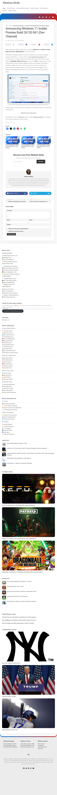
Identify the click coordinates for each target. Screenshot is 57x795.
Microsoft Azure (11, 8)
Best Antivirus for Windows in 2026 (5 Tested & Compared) (21, 601)
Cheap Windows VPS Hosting (10, 266)
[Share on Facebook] (22, 44)
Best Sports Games (8, 340)
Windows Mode (11, 2)
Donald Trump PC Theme (9, 696)
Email (31, 219)
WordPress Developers (9, 434)
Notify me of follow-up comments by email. (18, 228)
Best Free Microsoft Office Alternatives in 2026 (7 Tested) (18, 623)
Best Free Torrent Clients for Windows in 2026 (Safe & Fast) (21, 591)
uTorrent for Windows (9, 259)
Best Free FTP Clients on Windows (11, 274)
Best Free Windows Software (10, 261)
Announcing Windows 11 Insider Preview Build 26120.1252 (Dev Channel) (27, 146)
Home (7, 25)
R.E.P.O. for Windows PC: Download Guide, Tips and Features (18, 505)
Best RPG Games (8, 342)
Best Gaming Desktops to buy (27, 745)
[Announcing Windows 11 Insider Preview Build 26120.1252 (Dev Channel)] (28, 140)
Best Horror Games (8, 366)
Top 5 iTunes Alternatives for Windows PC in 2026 (19, 581)
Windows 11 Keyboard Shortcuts (11, 295)
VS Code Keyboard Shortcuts (10, 409)
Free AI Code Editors (8, 291)
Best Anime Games (8, 331)
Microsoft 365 (41, 743)
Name (8, 219)
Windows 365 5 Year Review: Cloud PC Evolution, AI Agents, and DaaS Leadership (27, 448)
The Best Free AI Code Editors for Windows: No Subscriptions (19, 617)
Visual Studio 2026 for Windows (11, 270)
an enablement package (36, 57)
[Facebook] (39, 17)
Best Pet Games (7, 373)
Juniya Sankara (20, 40)
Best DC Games (7, 362)
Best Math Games (8, 386)
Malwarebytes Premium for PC (11, 255)
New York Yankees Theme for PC (11, 663)
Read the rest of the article (28, 113)
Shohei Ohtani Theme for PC (10, 730)
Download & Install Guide (9, 403)
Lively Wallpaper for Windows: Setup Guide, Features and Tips (19, 620)
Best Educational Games (9, 384)
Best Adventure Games (9, 334)
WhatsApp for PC (8, 257)
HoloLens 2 (40, 748)
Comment (9, 210)
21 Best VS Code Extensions (10, 415)
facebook (21, 117)
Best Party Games (8, 348)
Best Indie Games (8, 367)
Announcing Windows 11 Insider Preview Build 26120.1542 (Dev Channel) (43, 146)
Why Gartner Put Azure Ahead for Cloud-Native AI (19, 458)
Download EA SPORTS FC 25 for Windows (17, 596)
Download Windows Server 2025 (11, 268)
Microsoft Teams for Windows (11, 293)
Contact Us (11, 759)
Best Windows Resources (9, 297)
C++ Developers (7, 428)
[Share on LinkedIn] (47, 44)
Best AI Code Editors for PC (10, 272)
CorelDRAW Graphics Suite (10, 278)
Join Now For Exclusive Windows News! (13, 311)
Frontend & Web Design (9, 419)
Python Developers (8, 424)
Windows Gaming (34, 8)
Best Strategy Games (8, 336)
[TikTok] (49, 17)
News (4, 8)
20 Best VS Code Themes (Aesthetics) (12, 407)
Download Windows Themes (9, 743)
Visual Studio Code (42, 747)
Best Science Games (8, 388)
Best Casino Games (8, 379)
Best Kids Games (8, 375)
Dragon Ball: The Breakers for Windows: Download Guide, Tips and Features (22, 572)
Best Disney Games (8, 358)
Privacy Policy (41, 759)
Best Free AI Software (9, 289)
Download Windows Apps (22, 8)
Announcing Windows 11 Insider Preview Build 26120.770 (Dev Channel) (12, 146)
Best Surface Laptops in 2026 (27, 743)
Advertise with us (27, 759)
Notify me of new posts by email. (16, 231)
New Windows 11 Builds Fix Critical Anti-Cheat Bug (19, 463)
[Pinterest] (46, 17)
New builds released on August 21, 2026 (17, 443)
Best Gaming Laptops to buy (27, 747)
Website (9, 224)
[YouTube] (52, 17)
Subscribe (41, 161)
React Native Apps (8, 430)
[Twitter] (42, 17)
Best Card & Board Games (10, 350)
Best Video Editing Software (10, 280)
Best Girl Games (7, 377)
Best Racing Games (8, 346)
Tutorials (5, 10)
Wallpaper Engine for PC (9, 284)
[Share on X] (9, 44)
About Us (6, 759)
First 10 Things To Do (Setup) (10, 405)
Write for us (34, 759)
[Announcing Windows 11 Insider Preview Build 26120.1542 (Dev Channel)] (44, 140)
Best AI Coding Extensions (10, 417)
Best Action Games (8, 333)
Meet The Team (19, 759)
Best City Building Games (9, 338)
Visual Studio (41, 745)
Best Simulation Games (8, 344)
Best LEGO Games (8, 364)
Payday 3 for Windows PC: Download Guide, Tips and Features (19, 538)
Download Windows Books (9, 745)
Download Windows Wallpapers (10, 747)
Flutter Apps (6, 432)
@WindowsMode (38, 117)
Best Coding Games (8, 390)
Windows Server (12, 10)
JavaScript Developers (9, 426)
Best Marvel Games (8, 360)
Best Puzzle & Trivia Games (10, 392)
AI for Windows (44, 8)
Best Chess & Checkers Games (10, 352)
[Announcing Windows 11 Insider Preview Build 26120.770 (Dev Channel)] (13, 140)
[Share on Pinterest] (35, 44)
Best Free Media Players (9, 282)
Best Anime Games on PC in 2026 (15, 586)
